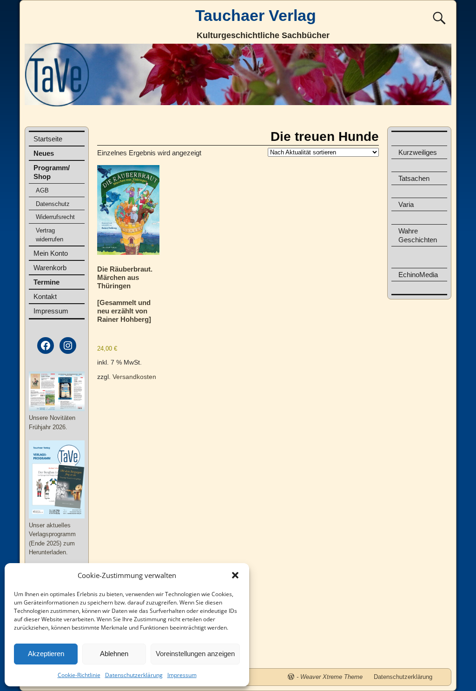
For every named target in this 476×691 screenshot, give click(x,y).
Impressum (182, 675)
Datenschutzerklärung (134, 675)
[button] (235, 575)
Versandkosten (134, 376)
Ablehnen (114, 654)
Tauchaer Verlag (255, 15)
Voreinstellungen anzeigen (195, 654)
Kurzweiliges (417, 152)
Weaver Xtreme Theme (331, 676)
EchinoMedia (418, 275)
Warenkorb (49, 268)
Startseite (47, 139)
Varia (406, 204)
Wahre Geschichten (417, 235)
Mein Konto (50, 253)
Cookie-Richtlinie (79, 675)
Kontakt (45, 296)
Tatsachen (414, 178)
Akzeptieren (46, 654)
